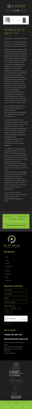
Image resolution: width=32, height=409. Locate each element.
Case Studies (8, 266)
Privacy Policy (8, 406)
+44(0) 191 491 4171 (13, 335)
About (7, 260)
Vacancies (7, 270)
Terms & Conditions (17, 406)
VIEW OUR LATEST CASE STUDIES (16, 225)
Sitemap (25, 406)
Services (7, 263)
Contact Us (8, 280)
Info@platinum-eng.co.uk (16, 339)
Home (6, 257)
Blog (6, 277)
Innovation (8, 274)
